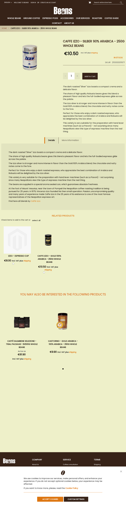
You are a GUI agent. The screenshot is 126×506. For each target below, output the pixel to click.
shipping (94, 53)
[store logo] (63, 10)
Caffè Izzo (35, 201)
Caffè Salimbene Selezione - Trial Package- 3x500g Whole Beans (22, 344)
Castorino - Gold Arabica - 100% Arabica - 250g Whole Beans (63, 344)
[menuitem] (14, 18)
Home (4, 28)
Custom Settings (76, 499)
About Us (35, 464)
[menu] (63, 21)
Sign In (33, 3)
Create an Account (48, 3)
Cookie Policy (71, 488)
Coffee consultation (70, 464)
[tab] (63, 21)
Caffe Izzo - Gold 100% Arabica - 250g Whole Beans (49, 258)
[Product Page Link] (22, 322)
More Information (70, 140)
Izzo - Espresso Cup (18, 255)
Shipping (97, 464)
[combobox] (108, 2)
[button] (8, 2)
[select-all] (36, 220)
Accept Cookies (50, 499)
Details (51, 140)
